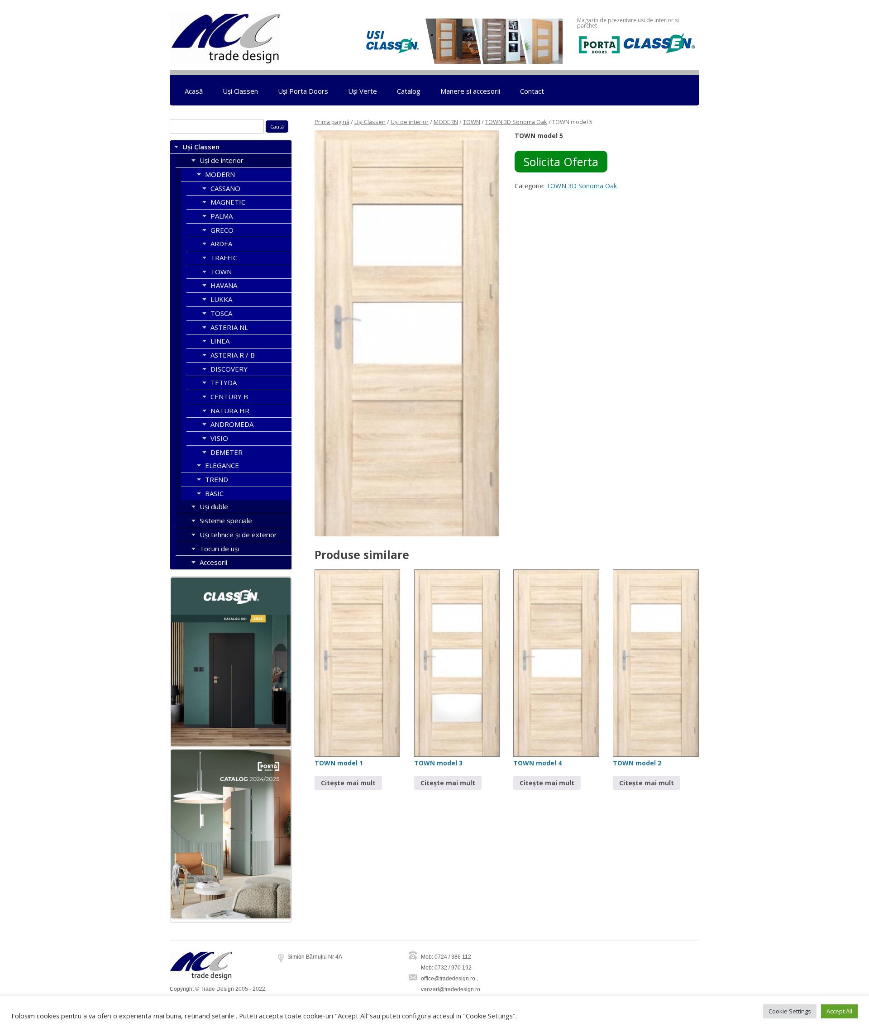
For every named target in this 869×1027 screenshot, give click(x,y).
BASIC (214, 493)
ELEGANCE (222, 465)
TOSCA (221, 313)
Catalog (408, 91)
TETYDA (223, 382)
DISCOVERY (229, 368)
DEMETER (226, 452)
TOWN (471, 122)
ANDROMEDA (231, 424)
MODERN (446, 122)
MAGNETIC (227, 201)
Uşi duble (214, 506)
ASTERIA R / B (232, 354)
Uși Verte (362, 91)
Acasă (194, 91)
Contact (532, 91)
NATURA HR (229, 410)
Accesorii (213, 562)
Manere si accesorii (470, 91)
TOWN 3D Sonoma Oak (516, 122)
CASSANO (225, 188)
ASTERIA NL (229, 327)
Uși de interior (410, 122)
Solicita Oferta (561, 161)
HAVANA (223, 285)
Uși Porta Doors (303, 91)
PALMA (221, 215)
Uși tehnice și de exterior (238, 534)
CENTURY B (229, 396)
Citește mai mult (348, 783)
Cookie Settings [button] (790, 1011)
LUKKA (221, 299)
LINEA (219, 340)
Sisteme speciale (226, 520)
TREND (216, 479)
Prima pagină (332, 122)
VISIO (219, 438)
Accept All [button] (839, 1011)
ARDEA (221, 243)
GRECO (222, 229)
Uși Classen (240, 91)
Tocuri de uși (219, 548)
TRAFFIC (223, 257)
